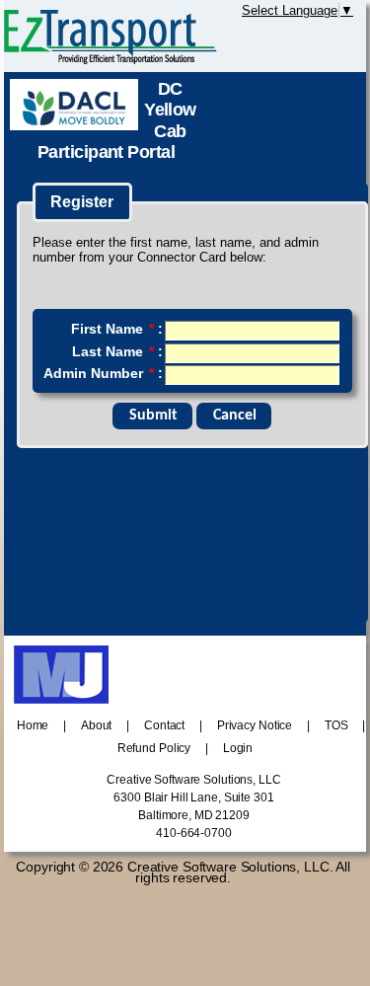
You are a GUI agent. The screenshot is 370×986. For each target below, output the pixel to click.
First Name (112, 329)
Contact (164, 725)
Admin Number (98, 373)
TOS (336, 725)
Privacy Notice (254, 725)
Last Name (113, 351)
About (96, 725)
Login (238, 748)
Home (33, 725)
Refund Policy (153, 748)
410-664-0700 (194, 833)
